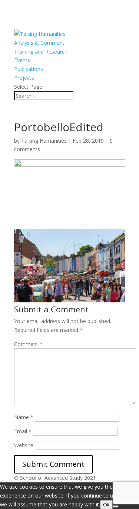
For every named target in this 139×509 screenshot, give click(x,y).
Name (23, 417)
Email (23, 431)
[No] (116, 506)
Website (23, 445)
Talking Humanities (44, 140)
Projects (24, 77)
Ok (106, 504)
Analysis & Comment (39, 42)
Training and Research (40, 51)
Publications (28, 68)
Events (22, 60)
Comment (28, 343)
